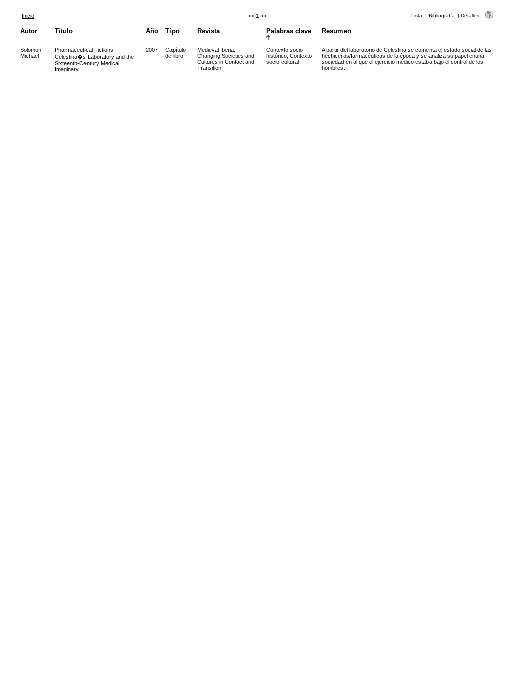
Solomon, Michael (31, 53)
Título (64, 31)
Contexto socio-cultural (289, 59)
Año (152, 31)
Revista (208, 31)
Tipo (172, 31)
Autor (28, 31)
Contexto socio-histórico (285, 53)
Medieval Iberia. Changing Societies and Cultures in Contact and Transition (225, 59)
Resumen (336, 31)
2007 (152, 50)
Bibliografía (441, 15)
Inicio (28, 16)
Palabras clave (288, 31)
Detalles (470, 15)
